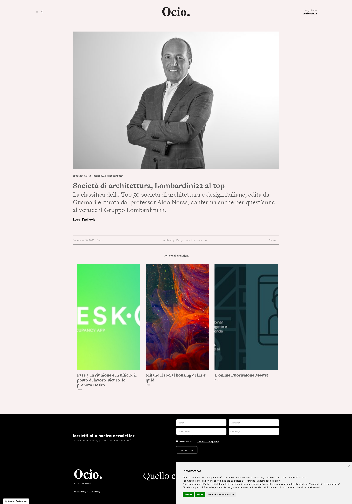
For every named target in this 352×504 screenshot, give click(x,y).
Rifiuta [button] (200, 494)
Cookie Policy (94, 491)
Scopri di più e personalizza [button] (221, 494)
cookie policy (273, 480)
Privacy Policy (80, 491)
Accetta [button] (188, 494)
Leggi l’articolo (84, 219)
